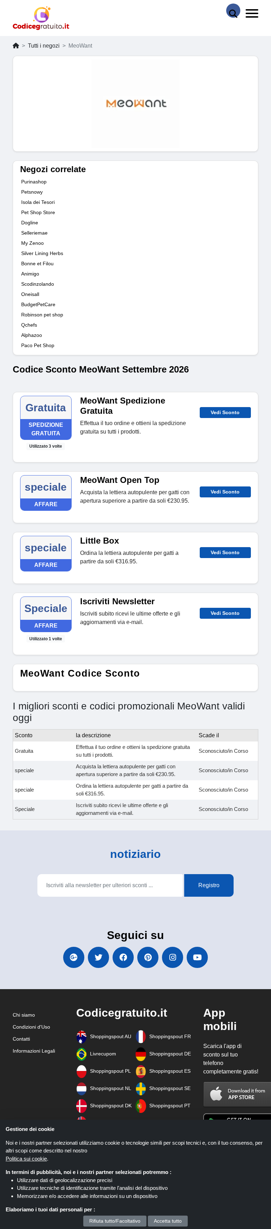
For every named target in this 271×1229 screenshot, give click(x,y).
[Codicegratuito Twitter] (98, 957)
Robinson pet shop (42, 314)
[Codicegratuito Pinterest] (147, 957)
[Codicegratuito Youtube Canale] (197, 957)
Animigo (30, 274)
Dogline (29, 222)
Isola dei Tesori (38, 202)
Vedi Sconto (225, 412)
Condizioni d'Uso (31, 1027)
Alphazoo (31, 335)
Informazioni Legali (34, 1051)
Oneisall (30, 294)
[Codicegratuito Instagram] (172, 957)
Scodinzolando (37, 284)
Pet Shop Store (38, 212)
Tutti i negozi (44, 46)
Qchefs (29, 325)
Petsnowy (32, 192)
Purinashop (34, 181)
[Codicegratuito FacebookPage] (123, 957)
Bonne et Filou (37, 263)
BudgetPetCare (38, 304)
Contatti (21, 1039)
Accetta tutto (168, 1221)
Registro (208, 885)
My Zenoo (32, 243)
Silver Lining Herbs (42, 253)
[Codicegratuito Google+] (73, 957)
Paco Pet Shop (37, 345)
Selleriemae (34, 233)
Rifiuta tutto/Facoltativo (114, 1221)
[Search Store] (233, 11)
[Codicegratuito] (41, 18)
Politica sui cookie (26, 1159)
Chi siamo (24, 1015)
